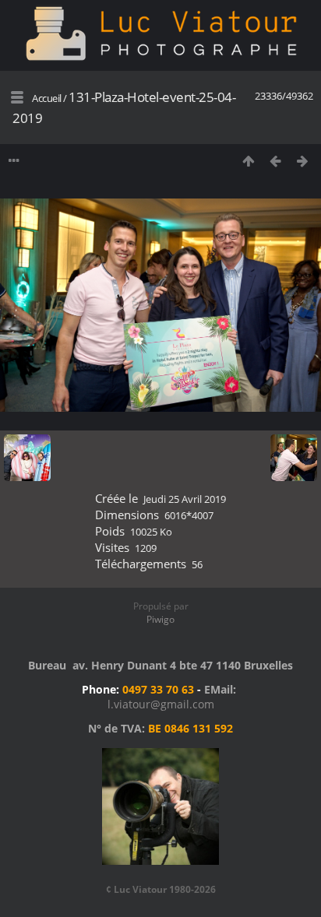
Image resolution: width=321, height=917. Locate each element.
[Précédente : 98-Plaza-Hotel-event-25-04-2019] (275, 161)
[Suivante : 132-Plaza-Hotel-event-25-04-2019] (302, 161)
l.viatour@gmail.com (161, 704)
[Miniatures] (248, 161)
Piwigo (160, 619)
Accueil (47, 98)
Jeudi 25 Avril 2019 (184, 499)
